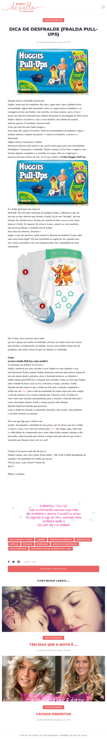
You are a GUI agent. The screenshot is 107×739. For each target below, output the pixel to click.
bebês (42, 539)
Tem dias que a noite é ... (53, 645)
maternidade (19, 549)
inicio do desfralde (66, 544)
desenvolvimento (62, 539)
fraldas (43, 544)
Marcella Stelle (46, 42)
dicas (15, 544)
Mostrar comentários (53, 569)
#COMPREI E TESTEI (22, 539)
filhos (28, 544)
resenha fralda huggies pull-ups (52, 549)
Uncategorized (53, 20)
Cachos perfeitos (53, 714)
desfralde (84, 539)
